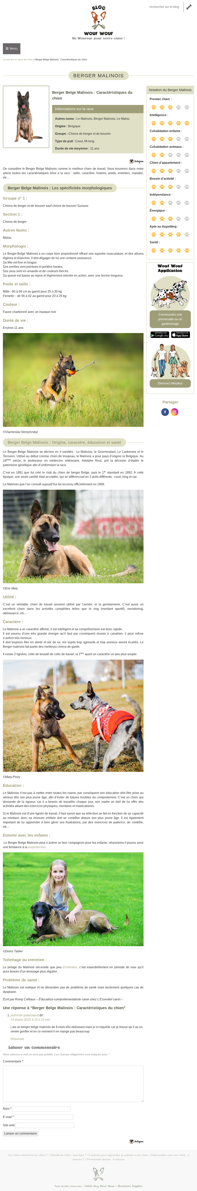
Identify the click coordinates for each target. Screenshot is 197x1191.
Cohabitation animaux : (167, 146)
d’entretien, (70, 967)
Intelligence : (159, 115)
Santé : (155, 242)
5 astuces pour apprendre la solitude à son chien (118, 1155)
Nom (7, 1108)
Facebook (165, 412)
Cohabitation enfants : (166, 131)
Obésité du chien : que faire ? (68, 1155)
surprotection (37, 847)
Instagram (174, 412)
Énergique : (158, 210)
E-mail (8, 1117)
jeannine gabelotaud (25, 1015)
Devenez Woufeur (170, 383)
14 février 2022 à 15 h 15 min (30, 1019)
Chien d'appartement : (166, 162)
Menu (13, 48)
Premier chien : (161, 99)
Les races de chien (23, 59)
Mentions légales (130, 1186)
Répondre (17, 1039)
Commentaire (13, 1061)
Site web (9, 1125)
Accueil (7, 59)
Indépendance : (161, 194)
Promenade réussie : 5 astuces (106, 1159)
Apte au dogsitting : (164, 226)
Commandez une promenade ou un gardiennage (170, 319)
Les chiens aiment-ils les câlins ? (28, 1155)
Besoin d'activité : (163, 178)
